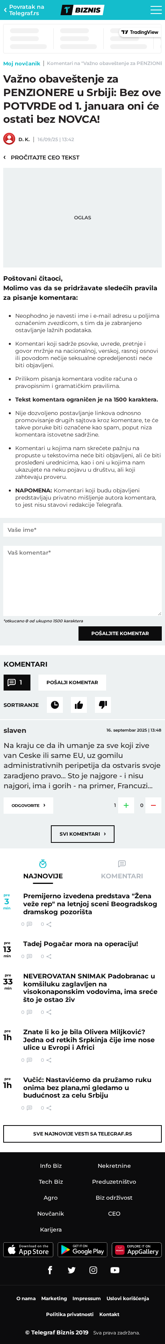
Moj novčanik (21, 63)
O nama (26, 1298)
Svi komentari (83, 833)
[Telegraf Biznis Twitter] (72, 1270)
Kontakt (109, 1314)
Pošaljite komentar (120, 633)
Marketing (54, 1298)
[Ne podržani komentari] (103, 705)
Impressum (86, 1298)
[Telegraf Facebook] (50, 1270)
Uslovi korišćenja (128, 1298)
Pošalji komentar (72, 682)
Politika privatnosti (70, 1314)
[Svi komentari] (55, 705)
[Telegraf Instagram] (93, 1270)
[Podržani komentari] (79, 705)
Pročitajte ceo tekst (41, 157)
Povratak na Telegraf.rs (26, 10)
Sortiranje (21, 705)
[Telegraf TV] (115, 1270)
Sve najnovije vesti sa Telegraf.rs (82, 1134)
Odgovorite (28, 805)
